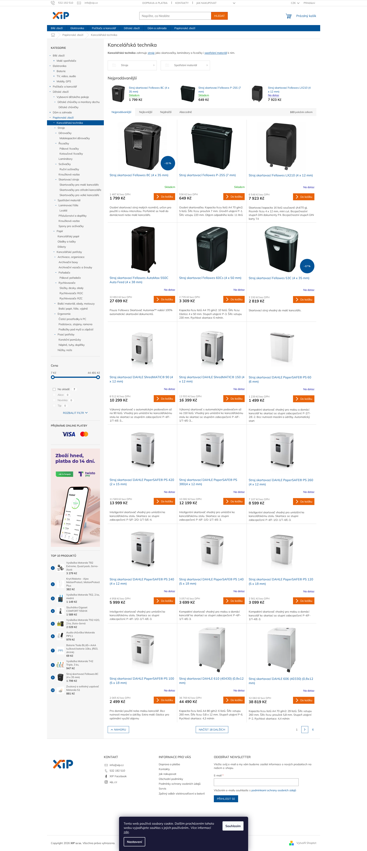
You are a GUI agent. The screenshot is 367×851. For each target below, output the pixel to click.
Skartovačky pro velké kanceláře (79, 195)
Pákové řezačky (69, 148)
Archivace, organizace (71, 257)
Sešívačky (65, 164)
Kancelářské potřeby (69, 252)
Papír (60, 231)
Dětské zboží (61, 91)
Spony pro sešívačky (71, 226)
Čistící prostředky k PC (72, 319)
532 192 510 (117, 770)
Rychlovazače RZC (71, 298)
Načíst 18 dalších (212, 729)
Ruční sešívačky (69, 169)
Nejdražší (165, 112)
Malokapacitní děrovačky (75, 138)
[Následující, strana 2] (304, 729)
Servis (162, 788)
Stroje (61, 128)
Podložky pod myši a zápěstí (76, 329)
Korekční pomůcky (70, 339)
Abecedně (185, 112)
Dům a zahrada (62, 112)
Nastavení (134, 842)
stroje (151, 53)
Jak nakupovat (206, 2)
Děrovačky (65, 133)
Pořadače (64, 272)
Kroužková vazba (69, 174)
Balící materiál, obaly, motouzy (76, 303)
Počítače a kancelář (65, 86)
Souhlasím (233, 826)
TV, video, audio (66, 76)
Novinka (65, 400)
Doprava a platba (155, 2)
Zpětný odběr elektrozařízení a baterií (182, 793)
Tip (62, 405)
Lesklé (63, 210)
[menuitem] (56, 28)
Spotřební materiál (69, 200)
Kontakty (182, 2)
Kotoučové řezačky (71, 153)
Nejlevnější (145, 112)
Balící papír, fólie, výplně (73, 308)
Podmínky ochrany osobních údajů (180, 783)
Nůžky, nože (65, 350)
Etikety (62, 246)
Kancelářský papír (68, 236)
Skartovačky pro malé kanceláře (79, 184)
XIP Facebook (118, 776)
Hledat (219, 16)
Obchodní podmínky (171, 779)
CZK (293, 2)
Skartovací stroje (69, 179)
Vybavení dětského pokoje (73, 97)
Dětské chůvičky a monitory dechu (79, 102)
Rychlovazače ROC (71, 293)
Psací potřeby (66, 334)
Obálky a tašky (67, 241)
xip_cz (113, 782)
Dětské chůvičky (68, 107)
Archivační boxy (68, 262)
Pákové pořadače (70, 277)
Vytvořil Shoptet (306, 843)
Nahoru (120, 729)
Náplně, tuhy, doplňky (72, 345)
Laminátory (65, 159)
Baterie (61, 71)
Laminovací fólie (68, 205)
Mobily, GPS (64, 81)
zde (126, 832)
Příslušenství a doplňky (73, 215)
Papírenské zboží (63, 117)
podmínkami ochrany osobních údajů (273, 790)
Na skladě (66, 389)
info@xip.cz (117, 765)
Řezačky (64, 143)
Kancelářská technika (70, 123)
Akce (63, 394)
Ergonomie (64, 314)
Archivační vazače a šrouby (75, 267)
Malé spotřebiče (66, 60)
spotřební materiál (216, 53)
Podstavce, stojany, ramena (75, 324)
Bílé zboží (59, 55)
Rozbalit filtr (73, 413)
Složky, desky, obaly (71, 288)
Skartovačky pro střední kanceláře (80, 190)
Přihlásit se (226, 798)
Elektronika (59, 66)
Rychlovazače (67, 283)
